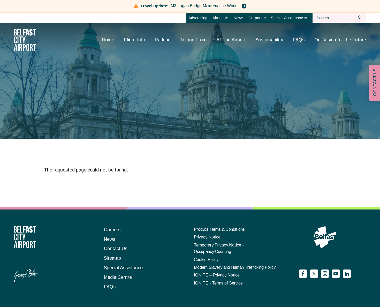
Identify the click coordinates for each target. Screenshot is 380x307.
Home (108, 39)
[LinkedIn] (347, 273)
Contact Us (115, 248)
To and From (193, 39)
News (238, 18)
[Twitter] (314, 273)
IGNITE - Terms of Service (218, 283)
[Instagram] (325, 273)
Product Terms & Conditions (219, 229)
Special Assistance (287, 18)
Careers (112, 229)
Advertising (197, 18)
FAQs (299, 39)
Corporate (257, 18)
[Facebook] (303, 273)
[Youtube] (336, 273)
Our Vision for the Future (340, 39)
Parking (163, 39)
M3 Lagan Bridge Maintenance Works (205, 6)
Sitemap (112, 258)
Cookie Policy (206, 259)
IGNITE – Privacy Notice (217, 275)
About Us (220, 18)
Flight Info (134, 39)
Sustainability (269, 39)
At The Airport (231, 39)
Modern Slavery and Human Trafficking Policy (235, 267)
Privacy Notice (207, 237)
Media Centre (118, 277)
